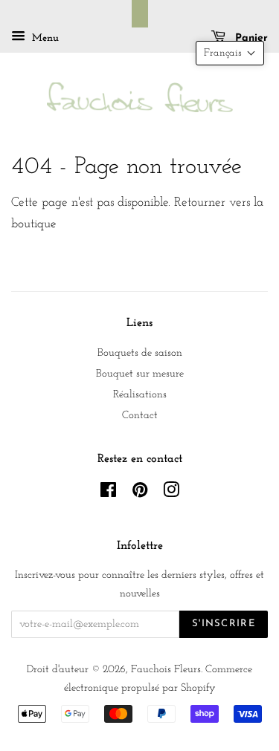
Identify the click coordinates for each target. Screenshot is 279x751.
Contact (140, 415)
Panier (249, 38)
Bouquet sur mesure (140, 374)
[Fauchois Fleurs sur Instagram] (171, 493)
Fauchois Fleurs (166, 669)
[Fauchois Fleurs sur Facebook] (108, 493)
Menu (44, 38)
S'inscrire (223, 623)
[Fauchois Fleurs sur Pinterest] (140, 493)
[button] (229, 53)
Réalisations (140, 394)
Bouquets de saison (139, 353)
